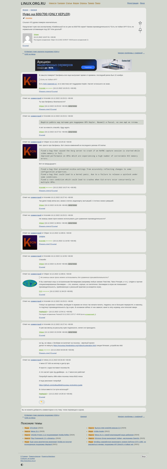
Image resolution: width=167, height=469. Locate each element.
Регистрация (132, 3)
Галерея (61, 3)
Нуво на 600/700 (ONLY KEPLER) (46, 14)
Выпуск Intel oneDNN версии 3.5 (108, 428)
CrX (40, 291)
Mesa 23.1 (35, 431)
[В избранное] (140, 23)
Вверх (144, 456)
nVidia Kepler (99, 431)
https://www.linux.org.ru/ (28, 461)
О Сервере (24, 456)
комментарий (36, 98)
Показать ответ (44, 109)
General (34, 10)
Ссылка (25, 45)
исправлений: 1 (90, 314)
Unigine (42, 236)
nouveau (29, 18)
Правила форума (34, 456)
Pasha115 (43, 312)
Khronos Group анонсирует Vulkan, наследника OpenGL (117, 438)
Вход (142, 3)
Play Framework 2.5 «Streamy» (43, 438)
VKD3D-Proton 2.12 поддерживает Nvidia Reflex (50, 435)
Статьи (69, 3)
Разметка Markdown (48, 456)
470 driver (34, 428)
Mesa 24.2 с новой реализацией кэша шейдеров (114, 435)
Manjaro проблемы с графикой (130, 53)
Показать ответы (45, 91)
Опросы (83, 3)
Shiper (36, 35)
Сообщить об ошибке (27, 458)
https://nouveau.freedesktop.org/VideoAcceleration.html (74, 346)
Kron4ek (42, 88)
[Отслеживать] (140, 30)
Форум (76, 3)
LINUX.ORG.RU (33, 3)
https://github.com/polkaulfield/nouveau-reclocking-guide (60, 385)
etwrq (41, 350)
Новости (52, 3)
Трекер (91, 3)
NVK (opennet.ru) (50, 84)
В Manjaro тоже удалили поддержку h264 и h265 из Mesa (42, 53)
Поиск (97, 3)
